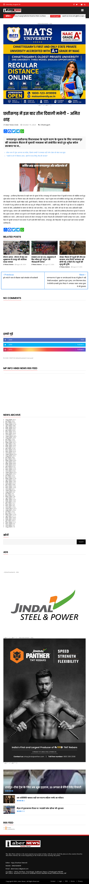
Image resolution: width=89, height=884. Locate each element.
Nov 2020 (9, 524)
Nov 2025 (9, 433)
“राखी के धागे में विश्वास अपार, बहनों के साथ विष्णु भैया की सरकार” (27, 156)
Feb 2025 (9, 447)
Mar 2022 (9, 499)
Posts (9, 827)
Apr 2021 (9, 516)
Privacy (80, 881)
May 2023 (9, 478)
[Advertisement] (44, 561)
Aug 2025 (9, 438)
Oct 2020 (9, 525)
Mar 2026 (9, 427)
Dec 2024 (9, 450)
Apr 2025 (9, 444)
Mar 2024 (9, 463)
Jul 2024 (8, 457)
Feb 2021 (9, 519)
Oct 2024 (9, 453)
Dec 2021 (9, 504)
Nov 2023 (9, 469)
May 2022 (9, 496)
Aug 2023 (9, 474)
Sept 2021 (9, 509)
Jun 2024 (9, 459)
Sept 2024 (9, 454)
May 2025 (9, 442)
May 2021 (9, 515)
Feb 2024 (9, 465)
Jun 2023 (9, 477)
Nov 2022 (9, 487)
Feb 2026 (9, 429)
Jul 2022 (8, 493)
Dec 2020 (9, 522)
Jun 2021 (9, 513)
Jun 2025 (9, 441)
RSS (66, 881)
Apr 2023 (9, 480)
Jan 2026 (9, 430)
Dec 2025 (9, 432)
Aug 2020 (9, 527)
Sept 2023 (9, 472)
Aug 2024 (9, 456)
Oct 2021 (9, 507)
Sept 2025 (9, 436)
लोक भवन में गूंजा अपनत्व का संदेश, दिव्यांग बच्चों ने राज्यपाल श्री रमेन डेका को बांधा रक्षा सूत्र (35, 152)
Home (73, 881)
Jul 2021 (8, 512)
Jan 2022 (9, 503)
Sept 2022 (9, 490)
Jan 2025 (9, 448)
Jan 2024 (9, 466)
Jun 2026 (9, 423)
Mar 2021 (9, 518)
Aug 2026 (9, 420)
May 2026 (9, 424)
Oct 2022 (9, 489)
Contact (53, 881)
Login (60, 881)
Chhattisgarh (33, 16)
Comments (11, 829)
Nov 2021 (9, 506)
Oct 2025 (9, 435)
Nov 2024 (9, 451)
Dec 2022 (9, 486)
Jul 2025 (8, 439)
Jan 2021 (9, 521)
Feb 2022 (9, 501)
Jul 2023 (8, 475)
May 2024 (9, 460)
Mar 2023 (9, 481)
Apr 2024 (9, 462)
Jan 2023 (9, 484)
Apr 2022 (9, 498)
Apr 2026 (9, 426)
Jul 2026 (8, 421)
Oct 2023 (9, 471)
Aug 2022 (9, 492)
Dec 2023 (9, 468)
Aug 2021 (9, 510)
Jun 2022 (9, 495)
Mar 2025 (9, 445)
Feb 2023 (9, 483)
